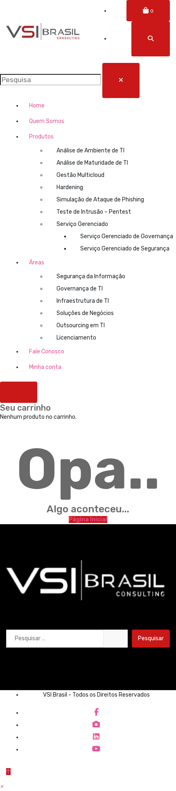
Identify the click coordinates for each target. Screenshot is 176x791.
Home (37, 105)
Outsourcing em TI (80, 325)
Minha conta (45, 367)
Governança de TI (79, 288)
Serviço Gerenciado (82, 224)
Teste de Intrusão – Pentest (93, 211)
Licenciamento (76, 337)
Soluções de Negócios (85, 313)
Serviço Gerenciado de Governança (125, 236)
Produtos (41, 136)
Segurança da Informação (90, 276)
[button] (1, 786)
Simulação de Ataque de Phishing (100, 199)
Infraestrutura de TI (82, 300)
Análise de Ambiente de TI (90, 150)
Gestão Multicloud (80, 175)
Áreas (36, 262)
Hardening (69, 187)
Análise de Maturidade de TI (92, 162)
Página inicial (88, 519)
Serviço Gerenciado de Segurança (124, 248)
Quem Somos (46, 121)
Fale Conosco (46, 351)
